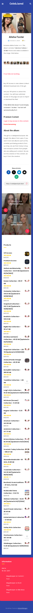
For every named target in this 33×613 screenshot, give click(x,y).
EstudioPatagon (22, 608)
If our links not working (11, 74)
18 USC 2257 (6, 571)
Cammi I (21, 576)
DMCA (4, 568)
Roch (19, 583)
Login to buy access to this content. (16, 121)
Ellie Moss (21, 590)
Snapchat (8, 16)
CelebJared (16, 3)
